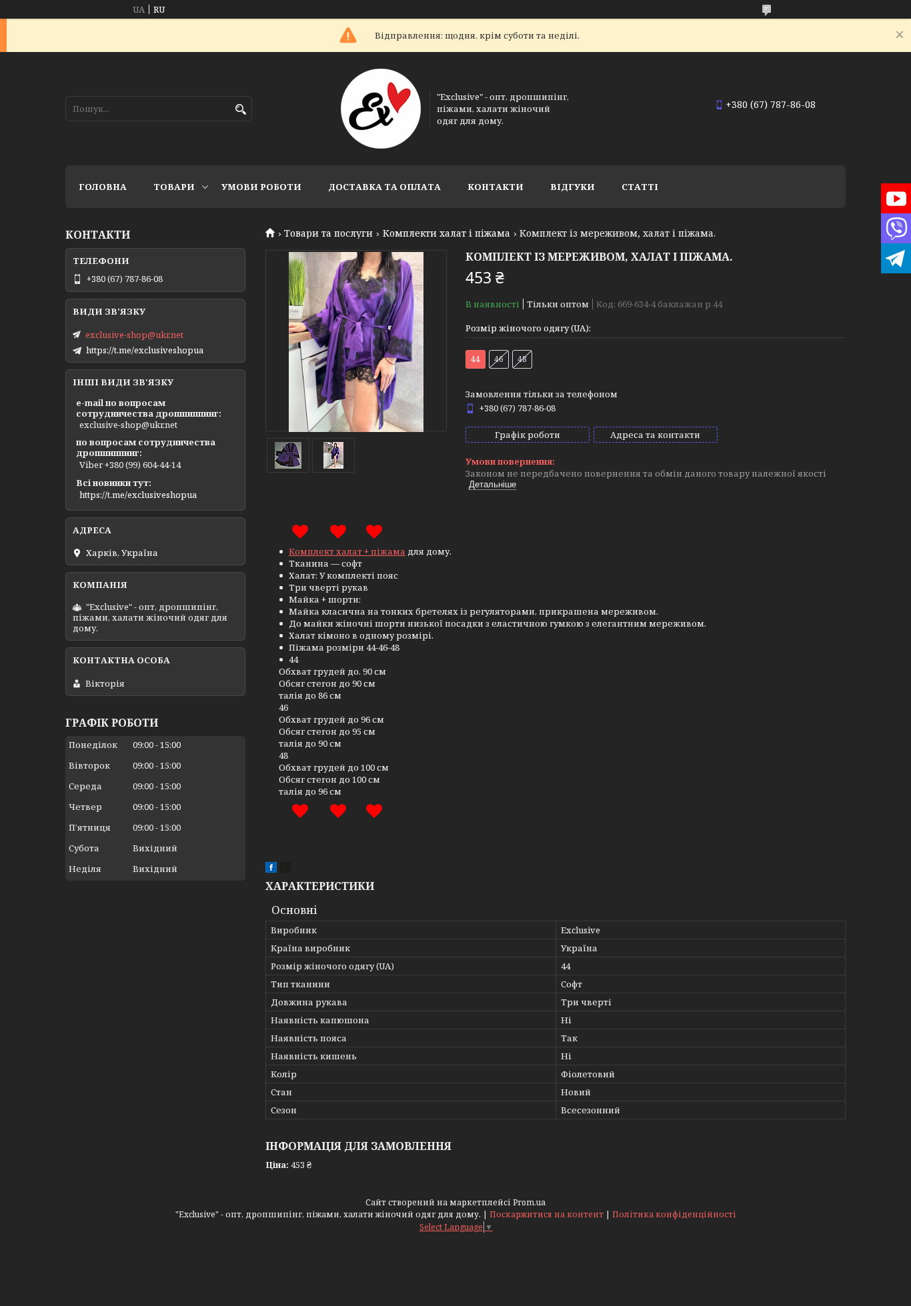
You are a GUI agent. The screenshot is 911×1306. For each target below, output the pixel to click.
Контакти (496, 187)
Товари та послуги (328, 233)
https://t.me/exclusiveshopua (144, 350)
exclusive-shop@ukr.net (134, 334)
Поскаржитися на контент (547, 1214)
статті (640, 187)
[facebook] (271, 869)
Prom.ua (529, 1202)
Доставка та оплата (384, 187)
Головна (103, 187)
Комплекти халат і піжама (446, 233)
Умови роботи (261, 187)
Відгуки (572, 187)
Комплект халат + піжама (347, 551)
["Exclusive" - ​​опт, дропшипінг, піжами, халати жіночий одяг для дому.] (381, 109)
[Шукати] (240, 109)
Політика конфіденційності (674, 1214)
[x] (285, 869)
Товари (174, 187)
